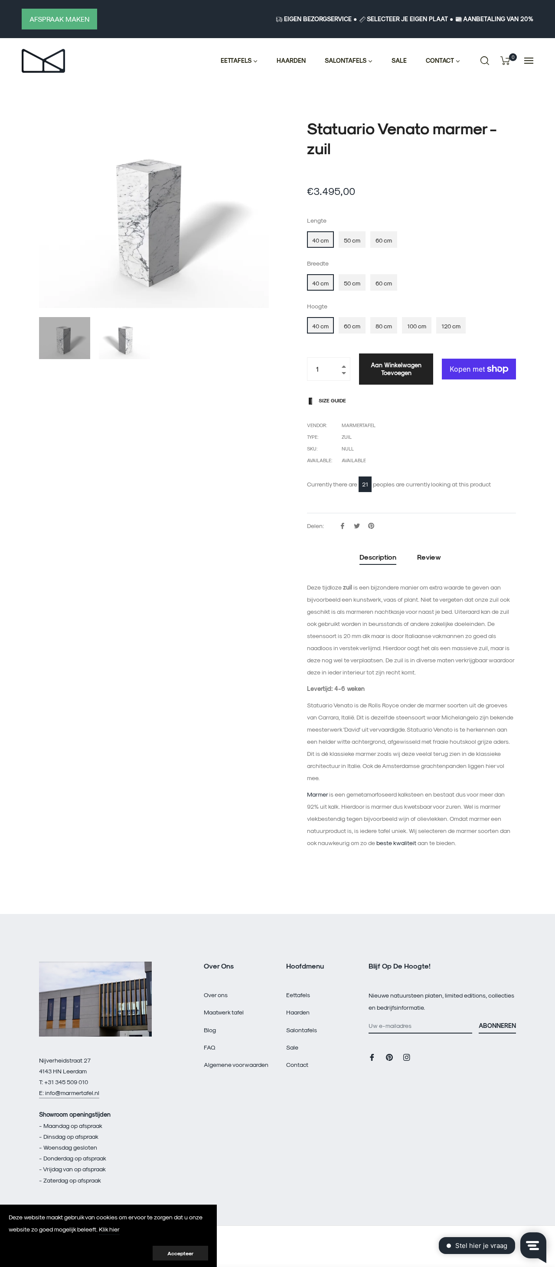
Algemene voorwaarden (236, 1064)
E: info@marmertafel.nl (69, 1092)
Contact (297, 1064)
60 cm (383, 240)
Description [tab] (377, 557)
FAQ (209, 1047)
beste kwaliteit (396, 842)
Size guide (331, 400)
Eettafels (298, 994)
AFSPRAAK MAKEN (59, 19)
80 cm (383, 326)
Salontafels (301, 1030)
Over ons (216, 994)
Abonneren (497, 1025)
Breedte (318, 263)
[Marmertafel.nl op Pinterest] (389, 1056)
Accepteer (180, 1253)
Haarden (298, 1012)
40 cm (320, 240)
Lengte (316, 220)
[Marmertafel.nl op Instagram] (406, 1056)
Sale (292, 1047)
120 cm (450, 326)
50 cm (352, 240)
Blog (210, 1030)
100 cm (416, 326)
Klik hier (109, 1229)
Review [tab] (430, 557)
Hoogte (317, 306)
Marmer (317, 794)
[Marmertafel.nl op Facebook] (372, 1056)
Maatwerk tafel (224, 1012)
